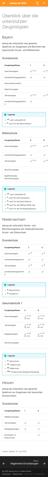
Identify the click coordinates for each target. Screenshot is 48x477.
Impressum (6, 474)
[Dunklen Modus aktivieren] (38, 3)
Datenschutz (18, 474)
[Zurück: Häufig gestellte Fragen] (4, 462)
